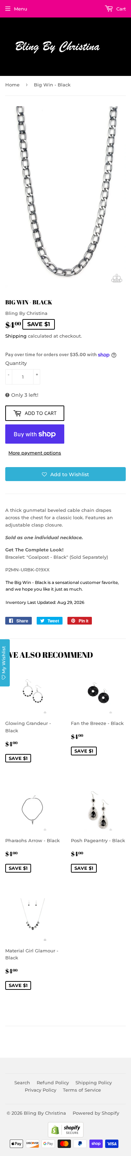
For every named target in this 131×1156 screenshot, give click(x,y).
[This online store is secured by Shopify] (65, 1136)
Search (22, 1082)
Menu (20, 9)
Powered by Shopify (96, 1113)
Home (12, 84)
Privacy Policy (40, 1090)
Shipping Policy (93, 1082)
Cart (120, 9)
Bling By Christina (45, 1113)
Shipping (16, 336)
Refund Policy (53, 1082)
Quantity (16, 363)
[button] (65, 474)
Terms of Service (82, 1090)
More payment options (34, 453)
